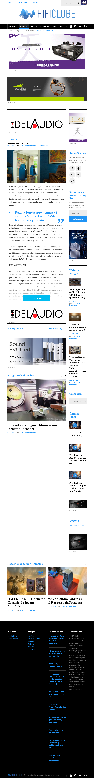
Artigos (22, 26)
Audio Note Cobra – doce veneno (57, 731)
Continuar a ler (36, 298)
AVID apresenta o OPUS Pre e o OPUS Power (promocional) (77, 293)
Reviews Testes (29, 31)
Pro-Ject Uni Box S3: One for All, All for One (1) (77, 459)
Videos (60, 26)
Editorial (31, 644)
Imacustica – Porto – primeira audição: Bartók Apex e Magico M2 (57, 639)
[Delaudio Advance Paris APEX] (36, 124)
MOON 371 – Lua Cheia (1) (76, 434)
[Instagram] (72, 175)
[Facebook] (72, 168)
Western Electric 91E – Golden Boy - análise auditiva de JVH (57, 744)
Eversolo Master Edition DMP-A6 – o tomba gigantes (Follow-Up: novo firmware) (56, 679)
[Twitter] (78, 175)
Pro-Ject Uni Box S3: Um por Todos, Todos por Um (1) (77, 487)
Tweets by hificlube (76, 525)
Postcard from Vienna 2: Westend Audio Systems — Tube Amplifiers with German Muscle (77, 367)
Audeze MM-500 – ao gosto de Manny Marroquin (57, 719)
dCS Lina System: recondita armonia (57, 665)
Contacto (35, 2)
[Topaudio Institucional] (78, 504)
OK (77, 2)
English (53, 26)
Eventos (31, 641)
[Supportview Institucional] (78, 244)
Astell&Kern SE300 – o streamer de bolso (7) (57, 694)
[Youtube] (78, 168)
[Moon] (36, 351)
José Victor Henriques (28, 146)
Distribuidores (44, 26)
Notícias (31, 636)
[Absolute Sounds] (47, 51)
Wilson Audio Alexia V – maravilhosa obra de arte (57, 653)
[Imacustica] (47, 89)
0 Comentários (43, 146)
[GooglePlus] (72, 181)
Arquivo (31, 647)
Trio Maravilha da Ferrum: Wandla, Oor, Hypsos (57, 706)
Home (9, 2)
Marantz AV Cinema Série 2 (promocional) (77, 328)
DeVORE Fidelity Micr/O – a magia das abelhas (56, 757)
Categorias (33, 26)
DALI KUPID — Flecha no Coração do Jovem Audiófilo (26, 602)
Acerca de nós (22, 2)
